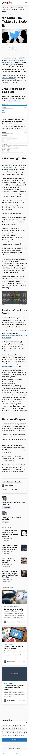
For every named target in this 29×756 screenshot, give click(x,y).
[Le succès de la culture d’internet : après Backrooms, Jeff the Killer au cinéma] (22, 544)
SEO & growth (19, 7)
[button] (25, 721)
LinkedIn (16, 617)
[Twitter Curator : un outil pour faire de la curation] (14, 647)
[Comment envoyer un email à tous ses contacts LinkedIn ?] (14, 608)
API (4, 493)
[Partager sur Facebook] (9, 47)
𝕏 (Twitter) (18, 493)
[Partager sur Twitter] (12, 47)
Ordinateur (10, 493)
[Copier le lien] (16, 47)
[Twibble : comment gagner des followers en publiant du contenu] (14, 686)
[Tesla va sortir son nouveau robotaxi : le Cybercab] (22, 572)
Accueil (4, 7)
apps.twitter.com (15, 102)
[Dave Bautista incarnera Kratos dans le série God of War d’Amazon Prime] (22, 559)
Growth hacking (6, 9)
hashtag (12, 84)
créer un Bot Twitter (8, 79)
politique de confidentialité (14, 749)
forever (4, 448)
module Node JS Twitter (16, 171)
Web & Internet (10, 7)
